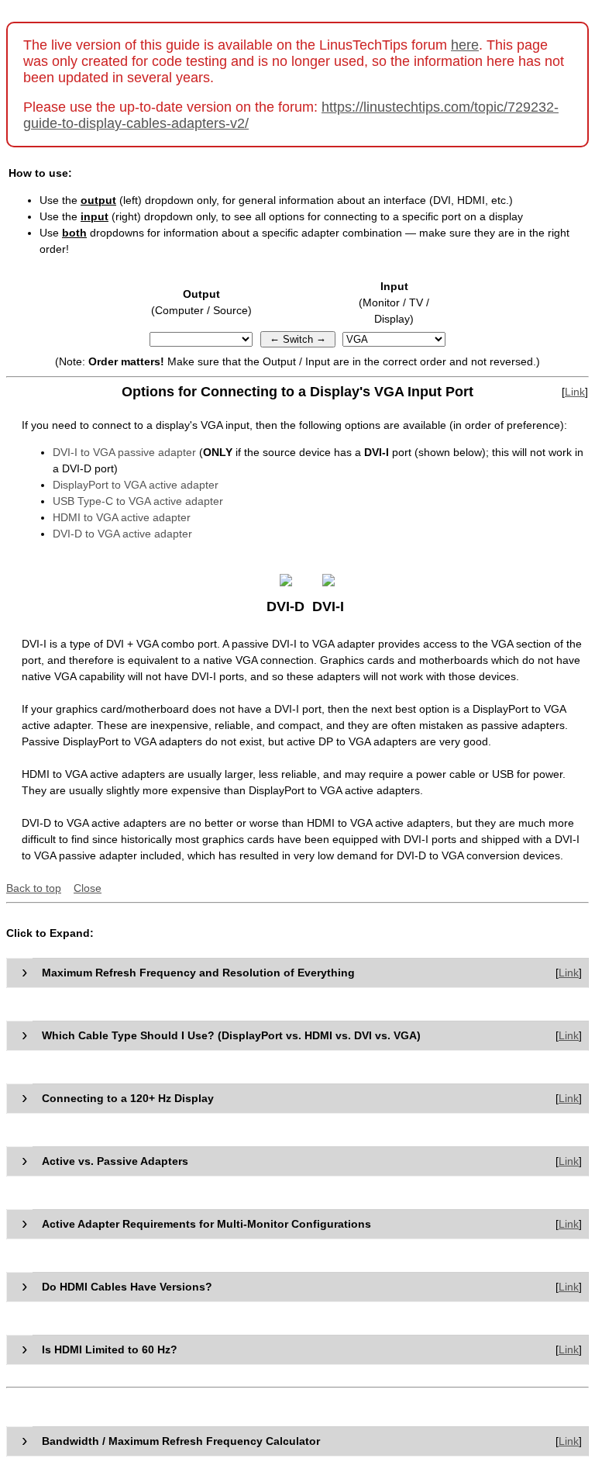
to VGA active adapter (122, 533)
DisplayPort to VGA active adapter (135, 485)
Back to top (33, 888)
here (465, 45)
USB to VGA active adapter (138, 501)
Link (575, 391)
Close (87, 888)
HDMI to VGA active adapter (122, 517)
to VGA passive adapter (124, 452)
